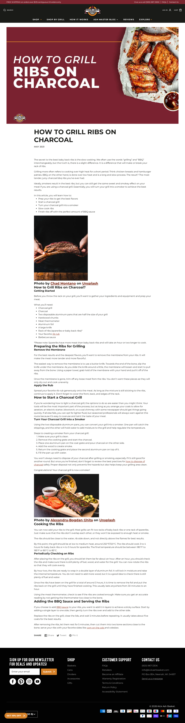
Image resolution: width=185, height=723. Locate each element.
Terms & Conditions (112, 683)
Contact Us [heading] (151, 660)
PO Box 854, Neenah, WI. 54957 (159, 674)
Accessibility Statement (115, 691)
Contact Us (173, 2)
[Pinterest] (21, 681)
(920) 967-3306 (150, 665)
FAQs (164, 2)
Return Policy (109, 687)
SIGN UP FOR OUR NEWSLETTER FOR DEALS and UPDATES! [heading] (31, 662)
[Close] (24, 716)
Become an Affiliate (112, 674)
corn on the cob (96, 627)
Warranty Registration (114, 678)
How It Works (79, 19)
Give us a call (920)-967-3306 (146, 2)
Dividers (71, 674)
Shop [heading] (71, 660)
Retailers (107, 670)
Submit (47, 671)
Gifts (69, 683)
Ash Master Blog (104, 19)
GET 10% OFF (14, 715)
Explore (144, 19)
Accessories (73, 678)
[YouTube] (37, 681)
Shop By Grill (55, 19)
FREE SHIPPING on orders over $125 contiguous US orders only (34, 2)
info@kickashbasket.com (155, 670)
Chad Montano (63, 283)
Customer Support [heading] (116, 660)
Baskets (71, 665)
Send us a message (152, 678)
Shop (36, 19)
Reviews (128, 19)
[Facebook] (12, 681)
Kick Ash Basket (166, 706)
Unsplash (90, 283)
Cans (70, 670)
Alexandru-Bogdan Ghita (72, 520)
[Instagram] (29, 681)
